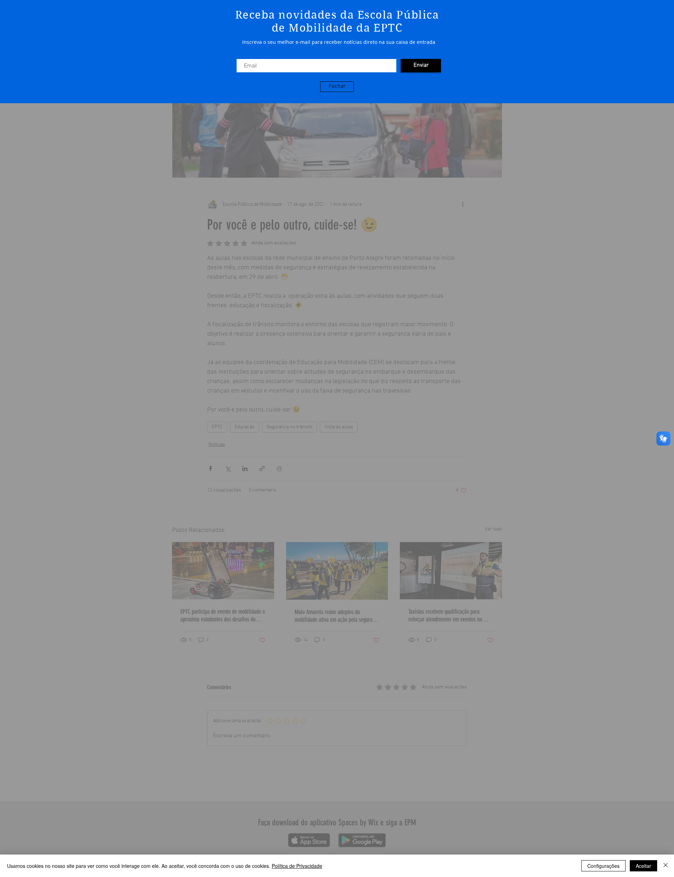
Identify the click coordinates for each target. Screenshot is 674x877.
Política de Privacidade (297, 865)
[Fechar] (665, 865)
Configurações (603, 865)
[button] (337, 86)
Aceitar (643, 865)
